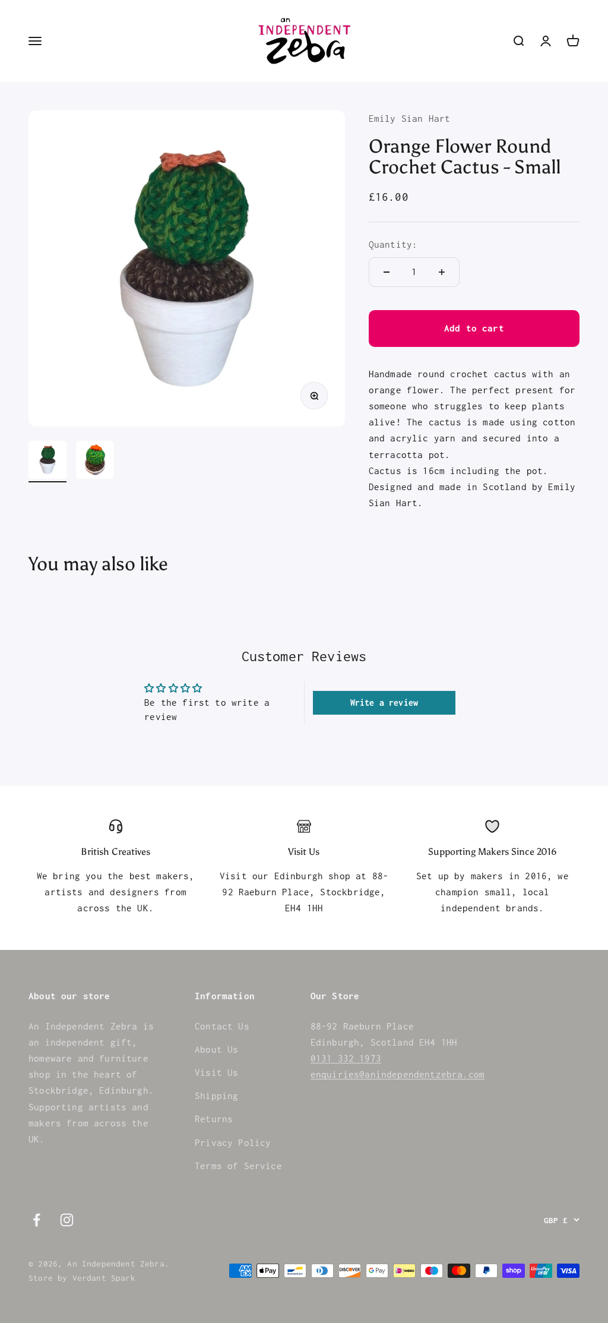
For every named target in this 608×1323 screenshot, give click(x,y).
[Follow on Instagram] (67, 1220)
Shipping (216, 1095)
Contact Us (222, 1026)
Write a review (384, 702)
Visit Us (216, 1072)
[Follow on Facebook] (36, 1220)
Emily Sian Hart (410, 118)
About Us (216, 1049)
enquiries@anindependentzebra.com (397, 1074)
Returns (214, 1118)
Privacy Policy (233, 1142)
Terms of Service (238, 1165)
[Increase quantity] (442, 272)
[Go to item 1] (47, 461)
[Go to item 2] (95, 461)
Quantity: (393, 244)
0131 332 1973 (346, 1058)
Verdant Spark (103, 1278)
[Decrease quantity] (386, 272)
